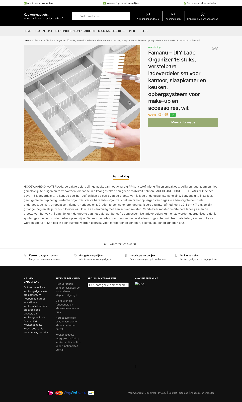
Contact (172, 392)
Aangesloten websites (202, 392)
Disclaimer (150, 392)
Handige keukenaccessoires (202, 18)
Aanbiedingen (173, 18)
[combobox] (108, 285)
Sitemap (183, 392)
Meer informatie (183, 122)
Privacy (162, 392)
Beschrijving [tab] (121, 176)
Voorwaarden (135, 392)
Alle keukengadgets (148, 18)
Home (28, 40)
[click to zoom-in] (82, 103)
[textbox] (108, 285)
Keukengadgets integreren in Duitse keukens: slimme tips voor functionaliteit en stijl (68, 342)
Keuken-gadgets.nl (37, 14)
